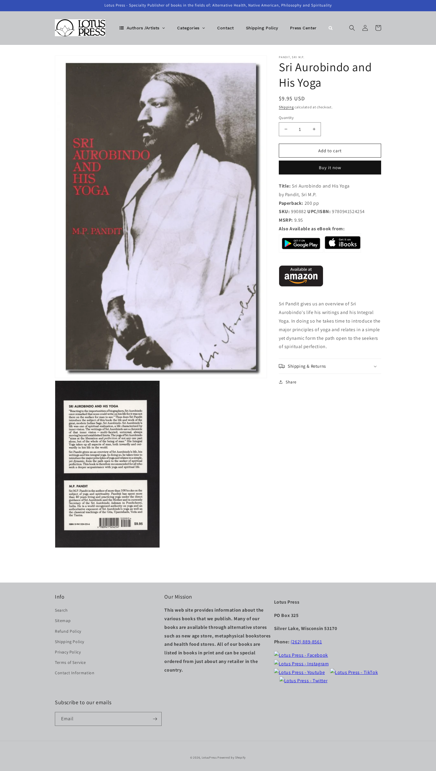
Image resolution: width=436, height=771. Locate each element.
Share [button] (291, 382)
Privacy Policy (68, 652)
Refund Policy (68, 631)
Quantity (286, 117)
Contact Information (74, 672)
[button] (352, 27)
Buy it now (330, 167)
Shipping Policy (69, 641)
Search (61, 610)
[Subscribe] (154, 719)
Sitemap (63, 620)
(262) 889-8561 (306, 642)
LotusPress (209, 757)
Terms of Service (70, 662)
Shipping (286, 107)
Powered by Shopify (231, 757)
